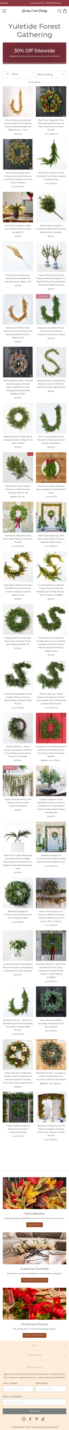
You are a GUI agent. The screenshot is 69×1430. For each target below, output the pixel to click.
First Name (10, 1383)
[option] (40, 3)
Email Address (12, 1396)
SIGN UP (34, 1411)
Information (34, 1355)
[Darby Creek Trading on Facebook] (30, 1419)
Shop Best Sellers (34, 1280)
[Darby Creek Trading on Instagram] (24, 1419)
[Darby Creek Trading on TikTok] (43, 1419)
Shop (34, 1346)
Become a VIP (34, 1367)
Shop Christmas (34, 1335)
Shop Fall (35, 1225)
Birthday (41, 1383)
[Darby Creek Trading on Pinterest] (36, 1419)
